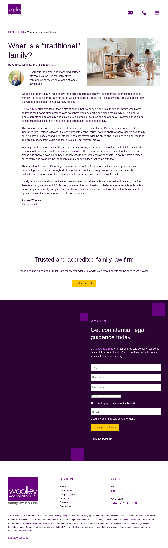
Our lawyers (66, 490)
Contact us (65, 506)
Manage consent (18, 537)
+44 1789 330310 (124, 503)
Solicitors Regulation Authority (37, 524)
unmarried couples (70, 151)
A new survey (30, 109)
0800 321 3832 (105, 348)
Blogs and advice (68, 498)
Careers (64, 502)
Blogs (21, 31)
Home (11, 31)
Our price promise (69, 494)
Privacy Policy (60, 516)
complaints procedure (22, 530)
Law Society (130, 520)
